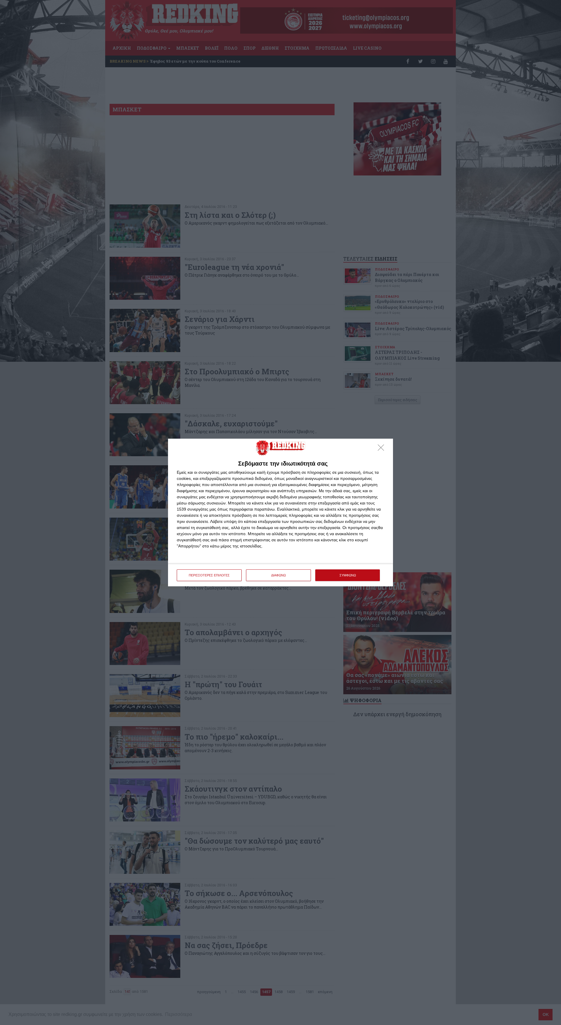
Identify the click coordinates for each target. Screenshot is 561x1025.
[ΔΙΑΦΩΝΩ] (382, 449)
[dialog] (280, 512)
